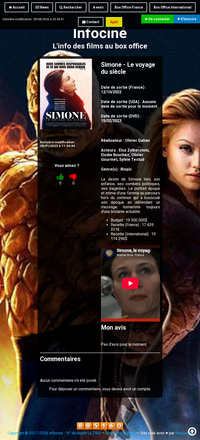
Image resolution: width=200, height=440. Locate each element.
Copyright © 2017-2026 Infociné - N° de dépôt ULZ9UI (54, 433)
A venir (98, 7)
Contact (92, 22)
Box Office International (172, 7)
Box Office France (129, 7)
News (44, 7)
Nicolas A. (183, 433)
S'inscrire (188, 19)
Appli (114, 22)
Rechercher (72, 7)
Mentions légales (120, 433)
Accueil (18, 7)
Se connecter (159, 19)
